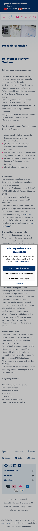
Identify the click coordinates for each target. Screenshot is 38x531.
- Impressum (19, 283)
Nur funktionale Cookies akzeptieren (19, 273)
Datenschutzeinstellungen (19, 278)
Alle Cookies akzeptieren (19, 268)
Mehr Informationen (22, 261)
